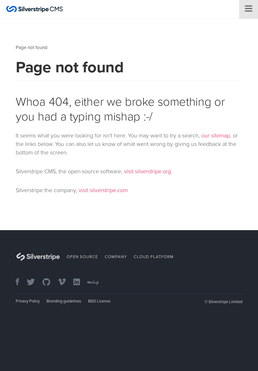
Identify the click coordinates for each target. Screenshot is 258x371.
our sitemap (215, 135)
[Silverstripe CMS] (34, 10)
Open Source (82, 256)
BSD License (99, 301)
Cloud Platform (154, 256)
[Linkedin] (79, 282)
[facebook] (20, 282)
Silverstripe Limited (225, 301)
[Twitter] (34, 282)
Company (116, 256)
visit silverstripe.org (147, 171)
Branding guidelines (64, 301)
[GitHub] (49, 282)
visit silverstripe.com (103, 190)
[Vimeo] (65, 282)
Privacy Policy (28, 301)
